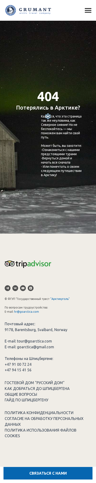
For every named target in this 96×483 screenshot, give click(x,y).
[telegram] (7, 288)
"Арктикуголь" (60, 298)
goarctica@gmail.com (35, 347)
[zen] (31, 288)
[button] (48, 473)
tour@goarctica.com (34, 341)
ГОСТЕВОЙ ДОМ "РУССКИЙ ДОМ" (35, 383)
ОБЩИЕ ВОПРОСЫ (21, 394)
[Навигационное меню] (88, 10)
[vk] (15, 288)
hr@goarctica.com (26, 311)
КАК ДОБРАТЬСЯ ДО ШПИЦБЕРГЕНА (37, 388)
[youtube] (23, 288)
